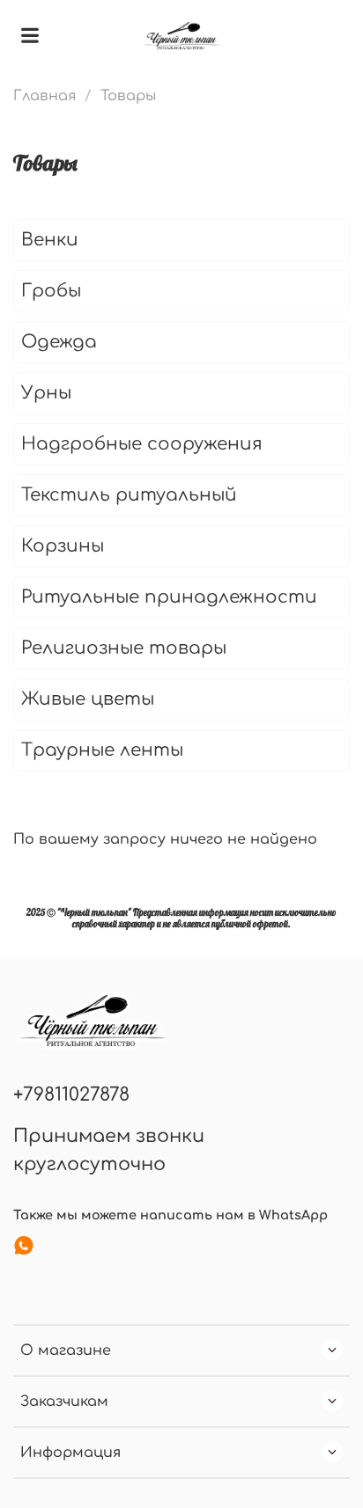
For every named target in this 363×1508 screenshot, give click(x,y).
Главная (44, 96)
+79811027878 (71, 1095)
